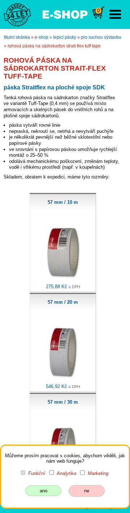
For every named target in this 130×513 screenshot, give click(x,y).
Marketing (98, 473)
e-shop (41, 37)
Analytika (66, 473)
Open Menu (115, 14)
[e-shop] (65, 13)
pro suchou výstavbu (101, 37)
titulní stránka (17, 37)
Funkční (36, 473)
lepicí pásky (64, 37)
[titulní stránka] (14, 14)
